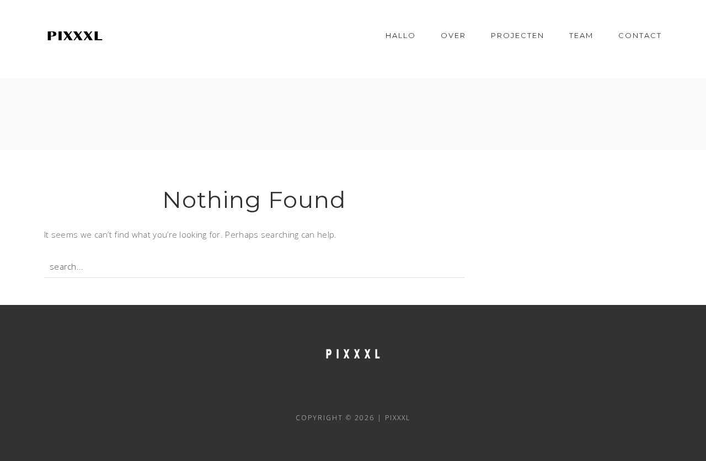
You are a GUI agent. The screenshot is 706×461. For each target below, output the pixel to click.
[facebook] (308, 392)
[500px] (397, 392)
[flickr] (368, 392)
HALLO (401, 35)
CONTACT (640, 35)
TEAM (581, 35)
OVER (453, 35)
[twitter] (338, 392)
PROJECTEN (517, 35)
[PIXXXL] (74, 35)
